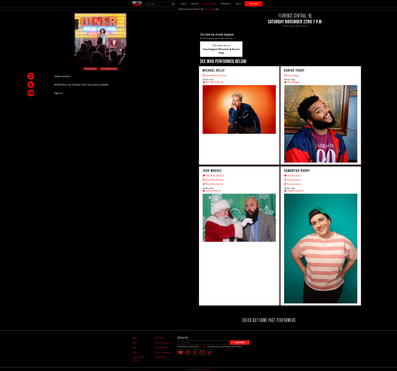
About (135, 338)
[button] (184, 4)
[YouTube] (181, 352)
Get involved (160, 357)
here (234, 38)
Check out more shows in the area (198, 9)
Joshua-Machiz (213, 190)
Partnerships (225, 4)
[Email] (202, 352)
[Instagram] (188, 352)
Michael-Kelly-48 (214, 81)
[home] (137, 3)
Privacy (204, 369)
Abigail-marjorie (295, 190)
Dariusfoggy (293, 81)
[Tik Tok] (209, 352)
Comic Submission (163, 352)
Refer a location (162, 347)
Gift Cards (194, 4)
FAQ (134, 342)
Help (237, 4)
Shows (183, 4)
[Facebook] (195, 352)
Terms (208, 369)
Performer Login (162, 342)
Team (134, 352)
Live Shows (253, 4)
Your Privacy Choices (138, 358)
